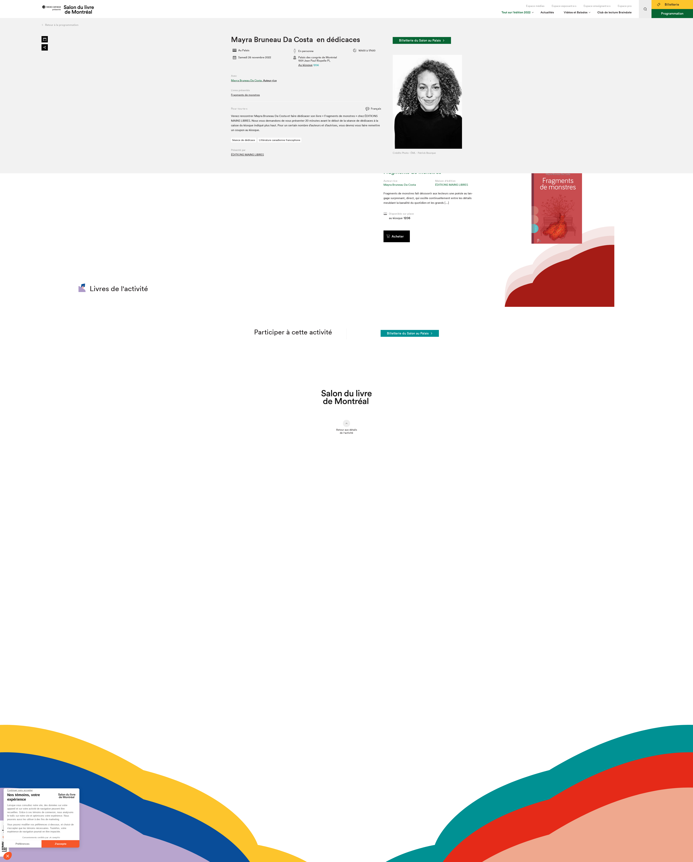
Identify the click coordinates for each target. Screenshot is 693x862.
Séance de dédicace (243, 140)
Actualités (547, 12)
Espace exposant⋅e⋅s (564, 6)
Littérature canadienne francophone (279, 140)
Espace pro (625, 6)
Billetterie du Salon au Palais (420, 40)
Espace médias (535, 6)
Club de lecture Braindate (614, 12)
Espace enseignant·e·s (597, 6)
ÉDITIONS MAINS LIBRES (247, 154)
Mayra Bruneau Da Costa (399, 184)
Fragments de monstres (245, 95)
